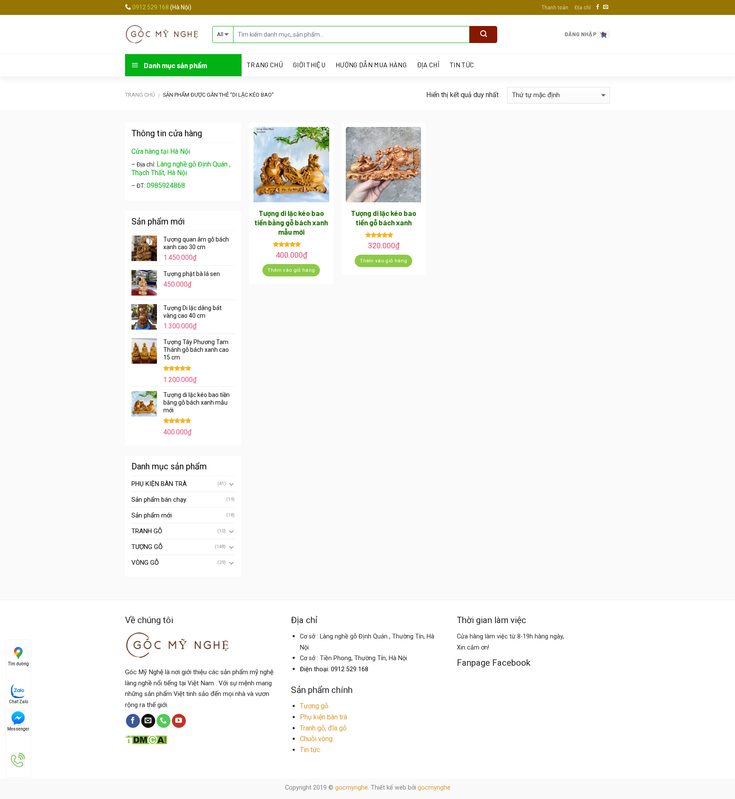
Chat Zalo (18, 701)
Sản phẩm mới (151, 515)
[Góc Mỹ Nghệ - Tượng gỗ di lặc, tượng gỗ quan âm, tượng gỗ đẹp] (162, 34)
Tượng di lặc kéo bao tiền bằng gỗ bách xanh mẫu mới (291, 222)
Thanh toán (554, 7)
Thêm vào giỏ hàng (291, 270)
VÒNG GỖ (145, 562)
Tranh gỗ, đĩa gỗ (323, 728)
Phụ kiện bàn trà (323, 717)
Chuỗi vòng (316, 739)
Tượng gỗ (314, 706)
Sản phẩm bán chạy (158, 499)
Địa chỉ (582, 7)
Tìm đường (18, 663)
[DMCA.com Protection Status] (146, 739)
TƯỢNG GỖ (146, 547)
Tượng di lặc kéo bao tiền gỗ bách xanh (383, 218)
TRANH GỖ (146, 531)
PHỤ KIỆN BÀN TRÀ (159, 484)
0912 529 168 (151, 7)
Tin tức (462, 64)
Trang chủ (140, 95)
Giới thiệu (309, 64)
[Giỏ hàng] (603, 34)
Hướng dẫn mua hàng (371, 64)
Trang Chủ (265, 64)
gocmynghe (351, 787)
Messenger (18, 729)
